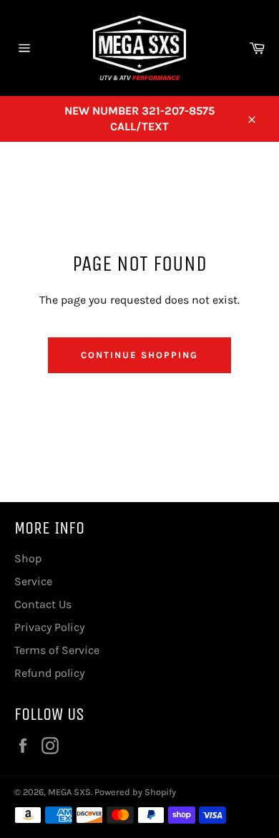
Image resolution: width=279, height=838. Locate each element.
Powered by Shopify (135, 791)
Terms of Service (56, 650)
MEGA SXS (69, 791)
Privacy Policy (49, 627)
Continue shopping (139, 355)
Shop (27, 558)
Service (33, 581)
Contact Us (43, 604)
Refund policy (49, 673)
